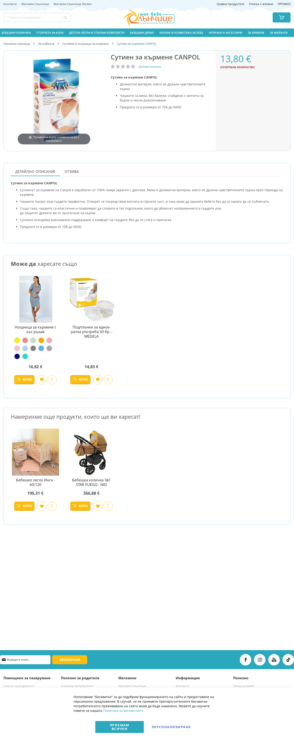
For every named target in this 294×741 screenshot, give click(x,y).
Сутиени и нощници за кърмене (85, 44)
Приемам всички (119, 727)
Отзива (72, 171)
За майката (46, 44)
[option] (17, 340)
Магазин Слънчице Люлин (73, 4)
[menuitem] (16, 32)
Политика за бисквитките (123, 710)
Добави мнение (150, 67)
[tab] (35, 171)
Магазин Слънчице (35, 4)
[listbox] (35, 348)
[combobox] (37, 17)
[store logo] (142, 17)
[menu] (147, 32)
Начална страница (16, 44)
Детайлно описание (35, 171)
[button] (41, 379)
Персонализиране (171, 727)
